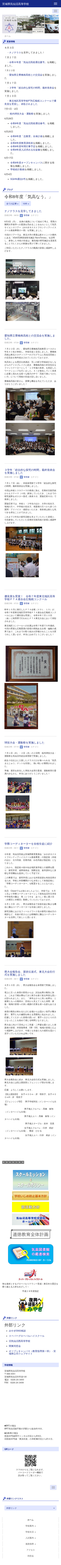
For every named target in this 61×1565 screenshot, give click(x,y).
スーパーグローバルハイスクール (26, 1335)
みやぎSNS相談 (17, 1330)
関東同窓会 (15, 1346)
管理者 (26, 215)
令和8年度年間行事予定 (22, 146)
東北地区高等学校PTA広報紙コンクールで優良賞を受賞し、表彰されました (30, 102)
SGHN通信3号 (18, 179)
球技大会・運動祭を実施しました (24, 742)
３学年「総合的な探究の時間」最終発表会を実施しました (29, 471)
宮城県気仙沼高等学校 (15, 4)
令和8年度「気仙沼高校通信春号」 (28, 123)
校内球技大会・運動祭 (21, 113)
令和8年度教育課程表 (21, 143)
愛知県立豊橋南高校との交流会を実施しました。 (29, 336)
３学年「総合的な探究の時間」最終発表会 (31, 87)
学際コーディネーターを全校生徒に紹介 (28, 843)
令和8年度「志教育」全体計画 (26, 136)
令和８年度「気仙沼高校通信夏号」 (28, 62)
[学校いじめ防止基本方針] (30, 1196)
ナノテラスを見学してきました (23, 211)
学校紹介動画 (17, 169)
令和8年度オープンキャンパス (26, 162)
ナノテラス (15, 52)
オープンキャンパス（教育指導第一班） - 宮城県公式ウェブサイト (32, 1352)
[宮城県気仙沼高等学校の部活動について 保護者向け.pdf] (30, 1207)
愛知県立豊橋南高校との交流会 (25, 74)
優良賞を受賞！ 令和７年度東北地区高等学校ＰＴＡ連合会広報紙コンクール (29, 597)
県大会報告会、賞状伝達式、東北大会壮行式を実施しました (29, 973)
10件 (25, 203)
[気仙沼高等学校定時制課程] (30, 1219)
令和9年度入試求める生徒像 (25, 149)
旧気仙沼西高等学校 (19, 1341)
